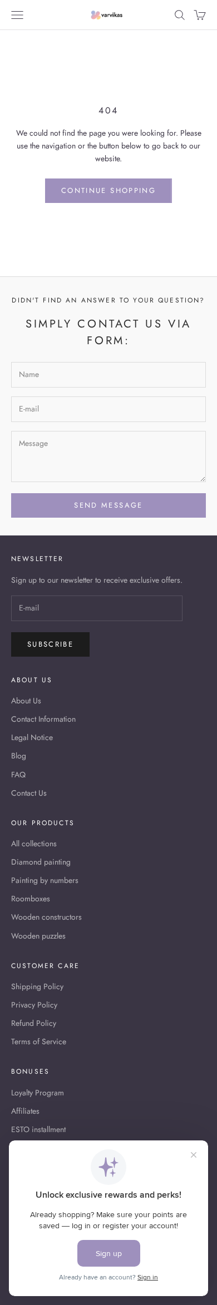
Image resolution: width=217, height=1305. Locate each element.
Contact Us (29, 792)
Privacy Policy (34, 1004)
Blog (18, 755)
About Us (26, 700)
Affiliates (25, 1111)
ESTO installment (38, 1129)
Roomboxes (30, 898)
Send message (108, 505)
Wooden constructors (46, 916)
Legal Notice (32, 737)
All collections (34, 843)
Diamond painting (41, 861)
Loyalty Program (37, 1092)
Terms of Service (38, 1041)
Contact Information (43, 719)
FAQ (18, 774)
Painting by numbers (44, 880)
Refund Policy (33, 1023)
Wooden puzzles (38, 935)
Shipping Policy (37, 986)
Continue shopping (108, 190)
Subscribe (50, 644)
